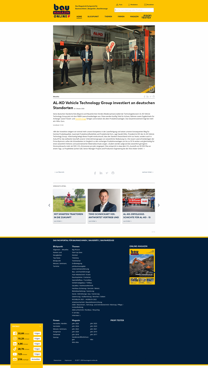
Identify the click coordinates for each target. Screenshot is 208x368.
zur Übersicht (60, 172)
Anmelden (36, 359)
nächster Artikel (147, 172)
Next (158, 206)
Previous (49, 206)
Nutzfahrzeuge (80, 119)
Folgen (37, 333)
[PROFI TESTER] (146, 16)
